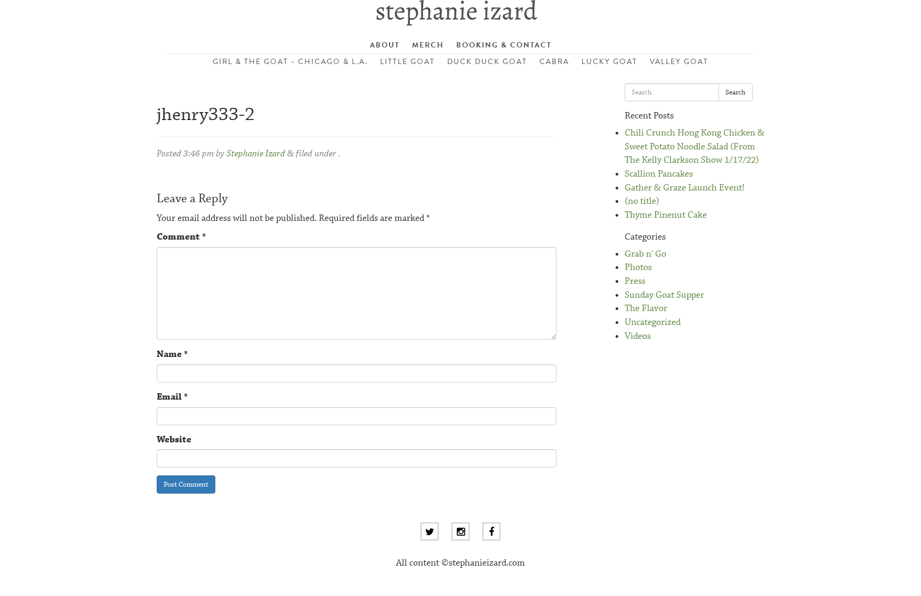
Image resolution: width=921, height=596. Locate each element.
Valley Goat (679, 61)
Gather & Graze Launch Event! (685, 188)
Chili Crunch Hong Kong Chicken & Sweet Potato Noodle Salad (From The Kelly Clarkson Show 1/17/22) (694, 146)
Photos (638, 267)
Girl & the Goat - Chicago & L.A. (290, 61)
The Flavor (646, 309)
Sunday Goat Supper (664, 295)
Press (635, 281)
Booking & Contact (504, 45)
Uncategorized (653, 322)
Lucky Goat (609, 61)
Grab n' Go (645, 254)
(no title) (642, 201)
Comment (181, 237)
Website (174, 440)
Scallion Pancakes (659, 174)
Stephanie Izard (256, 154)
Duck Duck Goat (487, 61)
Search (735, 92)
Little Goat (407, 61)
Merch (428, 45)
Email (172, 397)
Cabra (554, 61)
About (385, 45)
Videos (638, 336)
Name (172, 354)
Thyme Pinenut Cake (666, 215)
